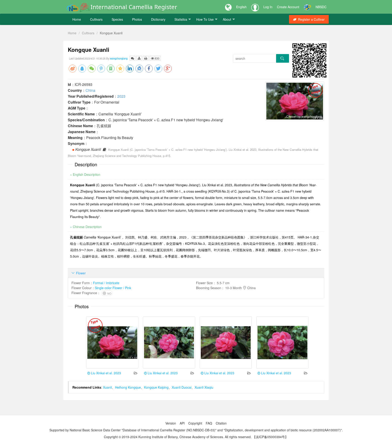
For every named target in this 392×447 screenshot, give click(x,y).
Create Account (288, 7)
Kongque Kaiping (156, 387)
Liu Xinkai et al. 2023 (105, 373)
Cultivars (96, 19)
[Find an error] (132, 58)
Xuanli (107, 387)
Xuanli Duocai (181, 387)
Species (117, 19)
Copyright (195, 423)
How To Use (205, 19)
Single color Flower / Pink (113, 288)
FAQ (209, 423)
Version (170, 423)
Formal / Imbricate (106, 283)
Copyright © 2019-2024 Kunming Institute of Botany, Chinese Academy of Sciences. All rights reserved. (178, 437)
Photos (137, 19)
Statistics (180, 19)
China (90, 90)
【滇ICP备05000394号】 (270, 437)
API (182, 423)
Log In (267, 7)
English (241, 7)
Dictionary (158, 19)
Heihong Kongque (128, 387)
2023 (121, 96)
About (227, 19)
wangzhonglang (118, 58)
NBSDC (321, 7)
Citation (221, 423)
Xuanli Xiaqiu (204, 387)
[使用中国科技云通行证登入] (307, 7)
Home (76, 19)
